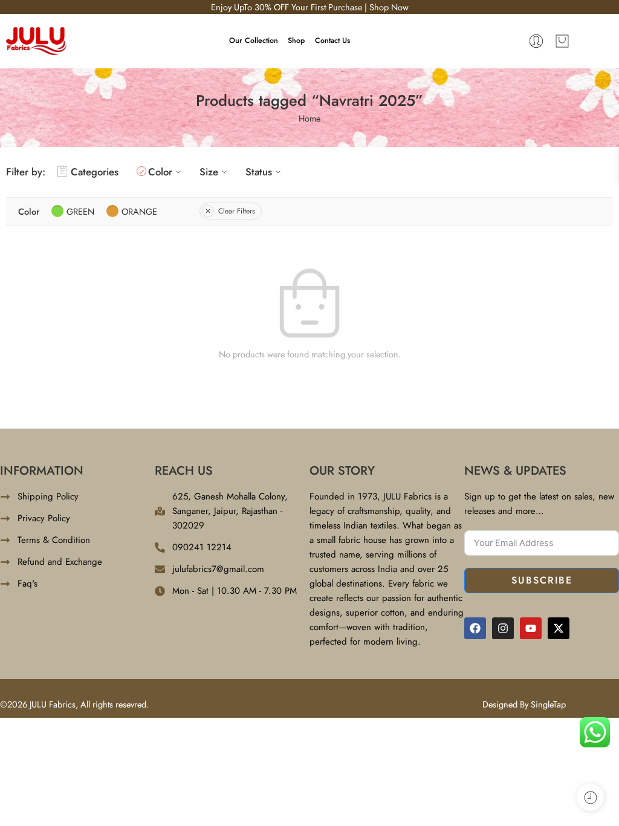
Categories (94, 171)
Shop (296, 40)
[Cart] (562, 41)
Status (258, 171)
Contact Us (332, 40)
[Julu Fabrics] (36, 39)
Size (208, 171)
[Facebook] (475, 628)
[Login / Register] (536, 41)
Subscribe (541, 580)
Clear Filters (236, 211)
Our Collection (253, 40)
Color (160, 171)
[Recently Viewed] (590, 797)
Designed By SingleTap (524, 704)
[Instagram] (503, 628)
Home (309, 118)
